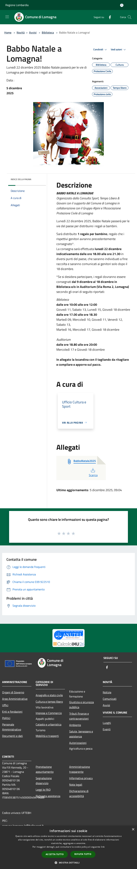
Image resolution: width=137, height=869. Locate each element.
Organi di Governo (13, 692)
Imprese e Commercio (49, 713)
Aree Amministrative (14, 699)
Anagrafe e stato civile (49, 695)
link (103, 846)
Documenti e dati (12, 736)
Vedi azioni (117, 49)
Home (7, 32)
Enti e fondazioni (12, 711)
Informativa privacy (81, 778)
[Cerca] (129, 17)
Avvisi (33, 32)
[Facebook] (108, 17)
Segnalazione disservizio (44, 780)
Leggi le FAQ (43, 789)
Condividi (98, 49)
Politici (6, 718)
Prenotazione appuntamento (45, 769)
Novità (21, 32)
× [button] (133, 829)
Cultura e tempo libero (49, 701)
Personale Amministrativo (11, 727)
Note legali (75, 784)
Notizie (107, 692)
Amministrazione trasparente (79, 769)
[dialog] (68, 847)
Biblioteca (48, 32)
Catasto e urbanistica (48, 724)
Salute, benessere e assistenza (81, 734)
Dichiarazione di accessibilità (78, 793)
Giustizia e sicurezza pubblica (81, 704)
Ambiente (75, 725)
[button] (68, 862)
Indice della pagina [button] (21, 179)
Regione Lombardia (17, 5)
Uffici (5, 705)
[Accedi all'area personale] (122, 5)
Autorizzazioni (78, 743)
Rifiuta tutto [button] (82, 854)
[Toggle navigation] (7, 17)
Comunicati (109, 699)
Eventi (107, 729)
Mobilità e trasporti (47, 736)
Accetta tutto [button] (55, 854)
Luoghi (107, 723)
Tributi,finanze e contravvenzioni (79, 716)
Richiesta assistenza (48, 796)
